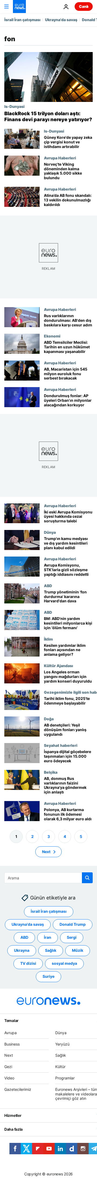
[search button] (87, 877)
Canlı (83, 6)
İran (47, 937)
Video (9, 1078)
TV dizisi (28, 963)
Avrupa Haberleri (60, 158)
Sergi (72, 937)
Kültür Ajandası (58, 665)
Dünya (50, 532)
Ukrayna (21, 950)
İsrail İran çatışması (22, 19)
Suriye (48, 976)
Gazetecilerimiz (17, 1089)
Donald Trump (73, 924)
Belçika (50, 772)
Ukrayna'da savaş (61, 19)
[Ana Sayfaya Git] (19, 6)
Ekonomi (52, 336)
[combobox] (48, 877)
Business (12, 1043)
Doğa (49, 719)
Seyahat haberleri (60, 745)
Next (46, 851)
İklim (48, 639)
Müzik (77, 950)
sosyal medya (64, 963)
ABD (48, 585)
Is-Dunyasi (14, 106)
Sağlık (50, 950)
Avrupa (10, 1032)
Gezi (8, 1066)
